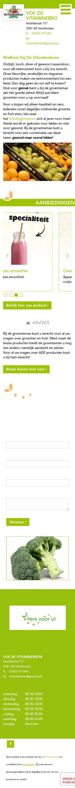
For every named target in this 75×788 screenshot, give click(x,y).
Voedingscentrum (22, 119)
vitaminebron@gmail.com (42, 43)
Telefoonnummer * (20, 476)
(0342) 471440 (41, 33)
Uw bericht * (15, 495)
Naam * (12, 437)
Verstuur (16, 522)
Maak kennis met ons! (25, 369)
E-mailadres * (16, 457)
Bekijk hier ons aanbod (26, 305)
